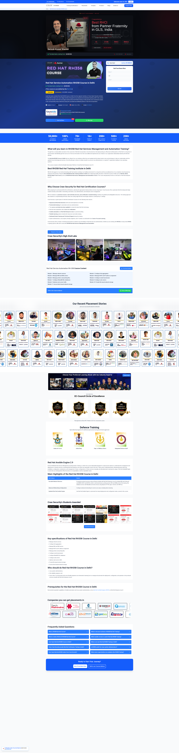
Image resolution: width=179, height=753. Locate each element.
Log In (130, 1)
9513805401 (89, 105)
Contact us (115, 5)
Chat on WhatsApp (126, 290)
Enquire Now (128, 5)
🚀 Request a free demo (55, 232)
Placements (84, 5)
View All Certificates (89, 526)
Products (101, 5)
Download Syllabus (127, 268)
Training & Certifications (72, 5)
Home (47, 8)
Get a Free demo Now (80, 666)
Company (93, 5)
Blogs (109, 5)
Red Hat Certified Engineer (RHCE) (101, 590)
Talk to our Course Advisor (97, 666)
